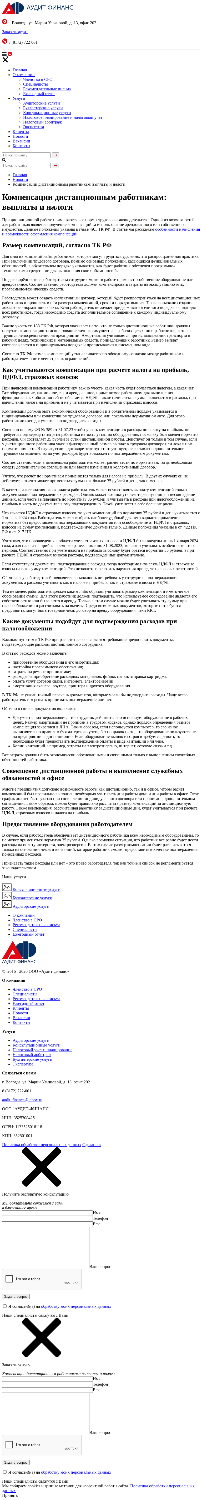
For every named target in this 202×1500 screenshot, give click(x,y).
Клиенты (21, 131)
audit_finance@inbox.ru (22, 1100)
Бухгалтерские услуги (43, 108)
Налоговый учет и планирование (42, 1050)
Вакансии (21, 141)
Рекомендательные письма (47, 89)
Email (98, 1224)
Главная (20, 70)
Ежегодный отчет (39, 93)
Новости (20, 136)
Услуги (19, 98)
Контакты (21, 146)
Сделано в (91, 1144)
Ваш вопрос (100, 1266)
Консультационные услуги (47, 112)
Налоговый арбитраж (42, 122)
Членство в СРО (38, 79)
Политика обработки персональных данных (41, 1144)
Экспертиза (33, 127)
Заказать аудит (15, 31)
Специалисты (35, 84)
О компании (24, 74)
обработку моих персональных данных (76, 1306)
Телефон (100, 1218)
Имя (96, 1213)
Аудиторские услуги (41, 103)
